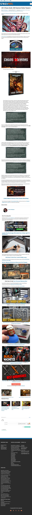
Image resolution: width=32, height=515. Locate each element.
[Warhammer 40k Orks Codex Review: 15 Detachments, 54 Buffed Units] (16, 401)
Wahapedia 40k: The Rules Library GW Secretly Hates (5, 502)
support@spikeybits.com (25, 453)
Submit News (22, 446)
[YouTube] (21, 511)
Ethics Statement (13, 457)
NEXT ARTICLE (28, 395)
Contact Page (22, 445)
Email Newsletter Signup (24, 447)
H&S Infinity (11, 380)
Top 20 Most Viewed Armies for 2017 (7, 397)
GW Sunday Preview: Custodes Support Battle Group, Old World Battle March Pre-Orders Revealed (5, 408)
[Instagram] (19, 511)
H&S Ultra (17, 380)
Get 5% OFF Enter (13, 362)
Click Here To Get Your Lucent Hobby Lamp (16, 257)
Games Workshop (4, 36)
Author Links (12, 463)
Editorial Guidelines (13, 459)
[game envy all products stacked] (16, 40)
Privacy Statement (13, 454)
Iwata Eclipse (4, 380)
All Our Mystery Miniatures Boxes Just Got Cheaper (14, 262)
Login (29, 417)
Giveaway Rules (13, 455)
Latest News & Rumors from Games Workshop (16, 198)
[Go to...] (31, 4)
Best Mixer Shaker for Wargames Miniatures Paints (16, 344)
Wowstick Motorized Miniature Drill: (8, 303)
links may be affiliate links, (11, 217)
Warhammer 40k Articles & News (11, 13)
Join (30, 0)
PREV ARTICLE (3, 395)
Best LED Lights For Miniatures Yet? (24, 397)
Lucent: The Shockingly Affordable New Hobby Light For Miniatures (16, 233)
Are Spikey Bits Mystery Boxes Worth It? (16, 465)
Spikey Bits (3, 13)
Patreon (1, 0)
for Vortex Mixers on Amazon (21, 343)
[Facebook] (13, 511)
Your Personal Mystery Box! (20, 281)
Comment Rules (13, 453)
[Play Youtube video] (16, 60)
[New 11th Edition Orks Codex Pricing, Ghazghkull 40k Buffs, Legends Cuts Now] (26, 401)
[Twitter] (16, 511)
